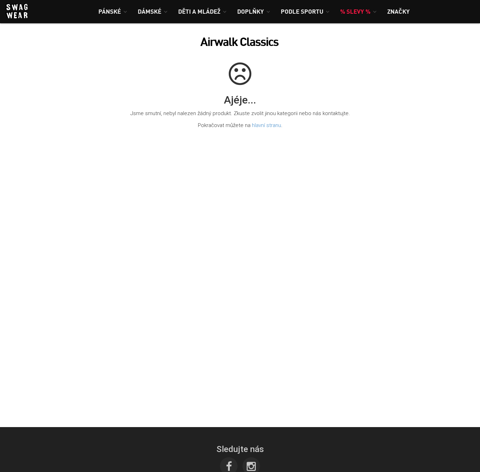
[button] (112, 11)
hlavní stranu (266, 125)
